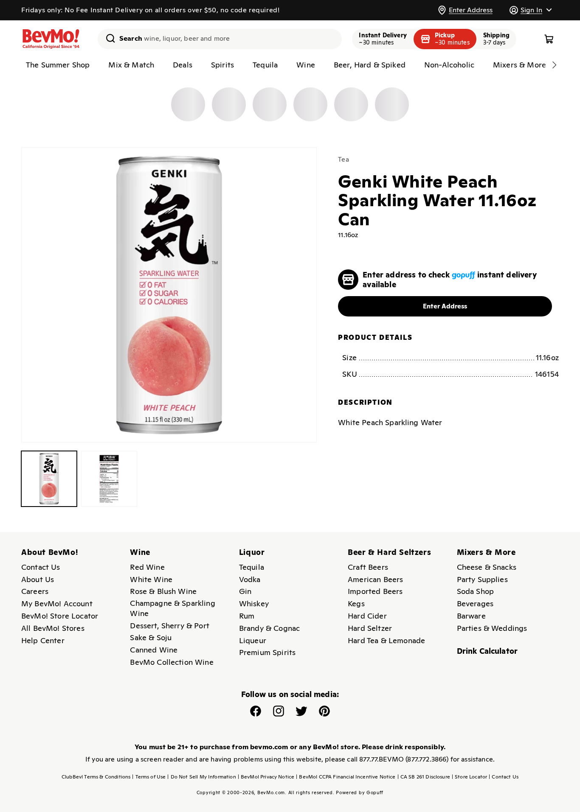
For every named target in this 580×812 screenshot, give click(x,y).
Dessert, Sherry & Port (169, 625)
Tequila (251, 567)
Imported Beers (375, 591)
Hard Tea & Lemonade (386, 640)
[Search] (107, 38)
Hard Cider (367, 616)
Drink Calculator (487, 651)
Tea (343, 159)
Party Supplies (482, 579)
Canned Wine (153, 650)
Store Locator (469, 776)
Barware (471, 616)
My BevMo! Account (57, 603)
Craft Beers (368, 567)
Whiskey (254, 603)
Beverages (475, 603)
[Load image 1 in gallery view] (49, 479)
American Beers (375, 579)
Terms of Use (149, 776)
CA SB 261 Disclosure (423, 776)
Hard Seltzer (370, 628)
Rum (246, 616)
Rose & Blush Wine (163, 591)
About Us (37, 579)
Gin (245, 591)
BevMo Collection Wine (171, 662)
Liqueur (252, 640)
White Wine (151, 579)
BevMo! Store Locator (59, 616)
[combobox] (219, 39)
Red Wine (147, 567)
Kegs (356, 603)
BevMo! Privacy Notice (266, 776)
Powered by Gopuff (359, 792)
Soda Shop (475, 591)
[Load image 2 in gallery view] (109, 479)
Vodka (250, 579)
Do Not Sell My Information (201, 776)
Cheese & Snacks (486, 567)
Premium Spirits (267, 652)
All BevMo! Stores (52, 628)
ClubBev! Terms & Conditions (96, 776)
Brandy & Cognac (269, 628)
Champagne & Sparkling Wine (172, 608)
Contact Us (40, 567)
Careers (34, 591)
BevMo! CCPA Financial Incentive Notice (345, 776)
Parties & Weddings (492, 628)
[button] (530, 10)
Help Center (43, 640)
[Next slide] (554, 65)
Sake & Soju (151, 637)
